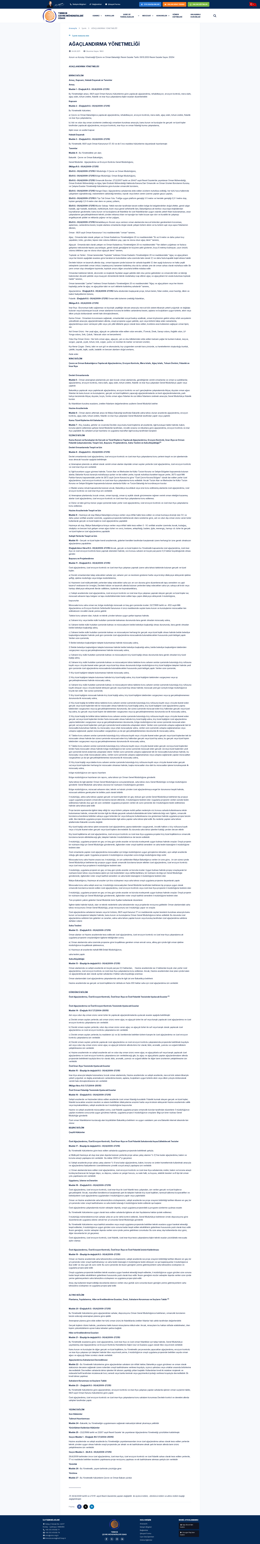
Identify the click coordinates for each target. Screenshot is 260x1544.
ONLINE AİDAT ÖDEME (175, 4)
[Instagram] (117, 1539)
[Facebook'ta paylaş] (79, 1506)
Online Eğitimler (146, 1540)
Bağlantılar (97, 4)
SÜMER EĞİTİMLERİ (177, 15)
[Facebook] (106, 1539)
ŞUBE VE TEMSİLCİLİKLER (127, 15)
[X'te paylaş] (85, 1506)
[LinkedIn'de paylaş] (92, 1506)
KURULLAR (109, 16)
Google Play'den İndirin (187, 1534)
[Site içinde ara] (214, 16)
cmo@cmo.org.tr (51, 1535)
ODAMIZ (96, 16)
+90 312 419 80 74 (52, 1533)
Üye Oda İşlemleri (147, 1537)
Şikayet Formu (114, 4)
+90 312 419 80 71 (52, 1530)
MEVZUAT (146, 16)
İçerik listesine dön (80, 36)
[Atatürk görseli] (55, 4)
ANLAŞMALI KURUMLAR (196, 15)
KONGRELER (161, 16)
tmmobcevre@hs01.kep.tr (55, 1538)
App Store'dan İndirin (186, 1526)
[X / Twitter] (112, 1539)
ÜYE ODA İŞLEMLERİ (151, 4)
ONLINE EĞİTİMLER (200, 4)
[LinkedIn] (122, 1539)
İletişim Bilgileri (79, 4)
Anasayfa (73, 28)
